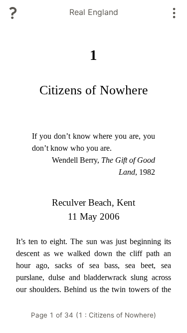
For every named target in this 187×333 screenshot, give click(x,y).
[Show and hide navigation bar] (174, 13)
